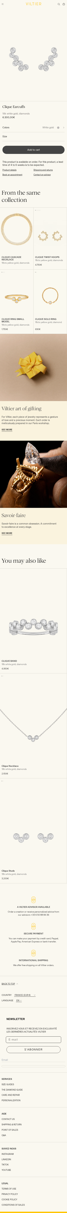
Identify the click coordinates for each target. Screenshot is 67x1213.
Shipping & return (12, 1124)
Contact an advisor (42, 174)
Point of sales (10, 1130)
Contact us (8, 1119)
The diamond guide (12, 1090)
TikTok (5, 1164)
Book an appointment (12, 174)
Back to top (8, 984)
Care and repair (11, 1095)
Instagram (8, 1154)
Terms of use (9, 1189)
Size (4, 136)
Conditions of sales (13, 1205)
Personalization (11, 1100)
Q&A (4, 1135)
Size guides (8, 1084)
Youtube (6, 1170)
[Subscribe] (33, 1066)
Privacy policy (10, 1194)
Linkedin (6, 1159)
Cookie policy (9, 1199)
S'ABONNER (33, 1049)
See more (7, 429)
